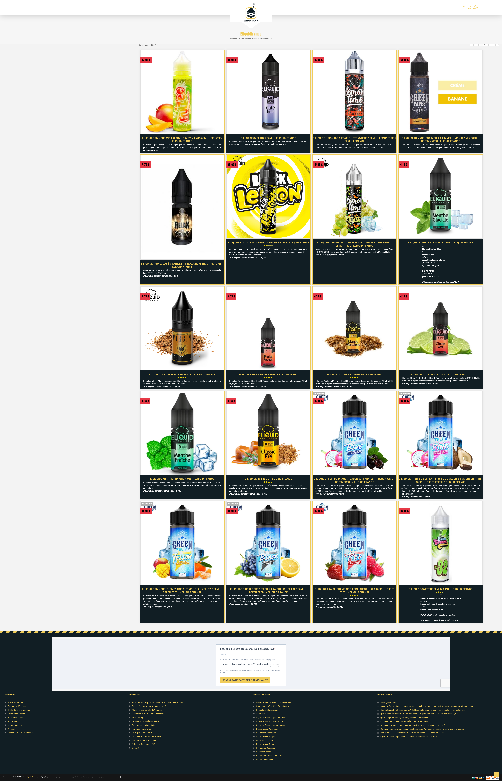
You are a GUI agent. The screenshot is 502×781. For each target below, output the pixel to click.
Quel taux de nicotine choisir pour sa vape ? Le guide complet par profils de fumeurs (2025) (420, 714)
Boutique (233, 38)
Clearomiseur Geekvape (266, 744)
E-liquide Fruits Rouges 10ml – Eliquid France (268, 374)
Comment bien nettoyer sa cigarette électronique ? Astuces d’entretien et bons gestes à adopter (422, 729)
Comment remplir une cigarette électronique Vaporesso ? (405, 721)
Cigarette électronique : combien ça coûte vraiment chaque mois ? (409, 736)
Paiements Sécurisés (17, 706)
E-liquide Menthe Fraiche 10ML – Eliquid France (182, 479)
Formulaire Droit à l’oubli (142, 729)
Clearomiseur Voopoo (266, 736)
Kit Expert (12, 729)
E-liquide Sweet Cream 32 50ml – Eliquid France (440, 589)
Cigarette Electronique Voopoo (269, 721)
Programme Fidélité (16, 714)
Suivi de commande (16, 717)
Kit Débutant (13, 721)
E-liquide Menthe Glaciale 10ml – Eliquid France (440, 242)
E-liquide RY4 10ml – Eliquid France (268, 479)
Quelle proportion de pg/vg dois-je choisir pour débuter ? (404, 717)
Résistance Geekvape (265, 748)
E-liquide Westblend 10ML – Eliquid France (354, 374)
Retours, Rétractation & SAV (144, 740)
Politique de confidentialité (143, 725)
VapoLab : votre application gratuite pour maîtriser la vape (157, 702)
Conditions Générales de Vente (145, 721)
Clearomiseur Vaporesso (267, 729)
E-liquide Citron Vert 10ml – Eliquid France (440, 374)
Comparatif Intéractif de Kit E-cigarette (273, 706)
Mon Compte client (16, 702)
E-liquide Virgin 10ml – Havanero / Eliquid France (182, 374)
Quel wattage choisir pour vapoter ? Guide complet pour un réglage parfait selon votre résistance (422, 710)
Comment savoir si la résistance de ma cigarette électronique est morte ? (412, 725)
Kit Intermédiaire (15, 725)
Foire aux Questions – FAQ (143, 744)
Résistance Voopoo (264, 740)
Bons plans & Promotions (267, 710)
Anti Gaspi (260, 714)
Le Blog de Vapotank (389, 702)
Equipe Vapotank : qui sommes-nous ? (149, 706)
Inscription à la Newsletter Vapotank (148, 714)
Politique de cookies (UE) (143, 733)
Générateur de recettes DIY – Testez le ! (273, 702)
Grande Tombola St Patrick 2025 (22, 733)
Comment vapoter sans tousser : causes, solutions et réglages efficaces (412, 733)
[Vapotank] (251, 11)
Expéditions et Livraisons (19, 710)
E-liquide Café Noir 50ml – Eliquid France (268, 138)
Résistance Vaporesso (266, 733)
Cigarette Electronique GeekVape (270, 725)
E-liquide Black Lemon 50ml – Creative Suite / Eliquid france (268, 242)
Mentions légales (139, 717)
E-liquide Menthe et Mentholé (269, 755)
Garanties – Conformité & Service (146, 736)
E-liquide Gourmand (264, 759)
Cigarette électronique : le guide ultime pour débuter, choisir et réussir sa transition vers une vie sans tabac (427, 706)
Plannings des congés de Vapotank (147, 710)
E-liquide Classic (263, 752)
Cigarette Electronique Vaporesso (271, 717)
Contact (135, 748)
